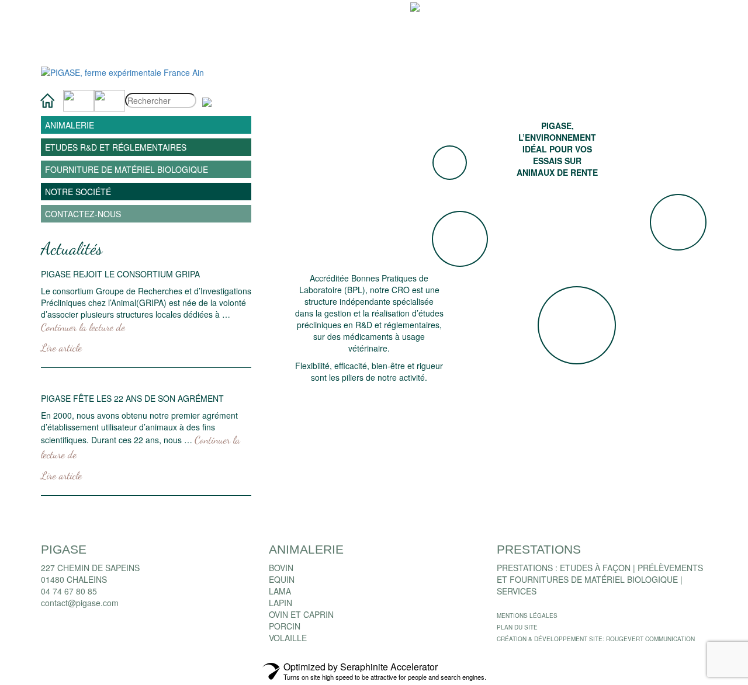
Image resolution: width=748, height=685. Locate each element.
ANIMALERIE (69, 125)
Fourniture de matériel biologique (126, 169)
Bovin (281, 567)
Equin (282, 579)
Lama (280, 591)
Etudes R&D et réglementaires (115, 147)
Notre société (78, 191)
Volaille (288, 638)
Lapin (280, 602)
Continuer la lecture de (83, 327)
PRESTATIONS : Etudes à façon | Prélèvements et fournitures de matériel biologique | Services (600, 579)
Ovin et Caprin (301, 614)
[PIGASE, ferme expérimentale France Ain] (122, 71)
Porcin (284, 626)
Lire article (61, 347)
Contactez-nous (83, 214)
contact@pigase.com (80, 602)
